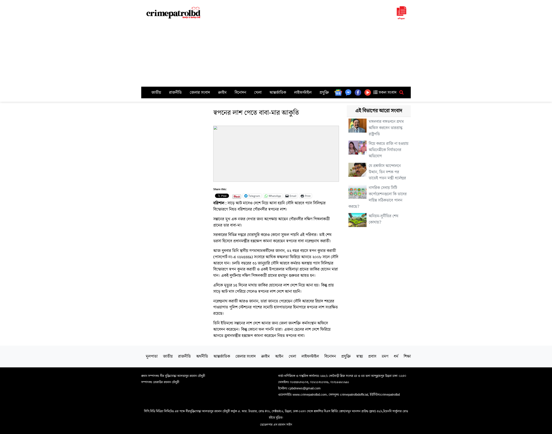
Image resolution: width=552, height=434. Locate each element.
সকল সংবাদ (387, 92)
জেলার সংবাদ (200, 92)
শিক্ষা (407, 356)
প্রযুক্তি (324, 92)
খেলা (258, 92)
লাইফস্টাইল (303, 92)
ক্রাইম (222, 92)
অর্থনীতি (202, 356)
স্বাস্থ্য (359, 356)
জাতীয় (156, 92)
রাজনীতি (175, 92)
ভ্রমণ (385, 356)
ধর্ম (396, 356)
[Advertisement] (276, 54)
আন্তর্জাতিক (278, 92)
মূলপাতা (152, 356)
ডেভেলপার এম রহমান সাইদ (276, 424)
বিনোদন (240, 92)
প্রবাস (372, 356)
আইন (279, 356)
